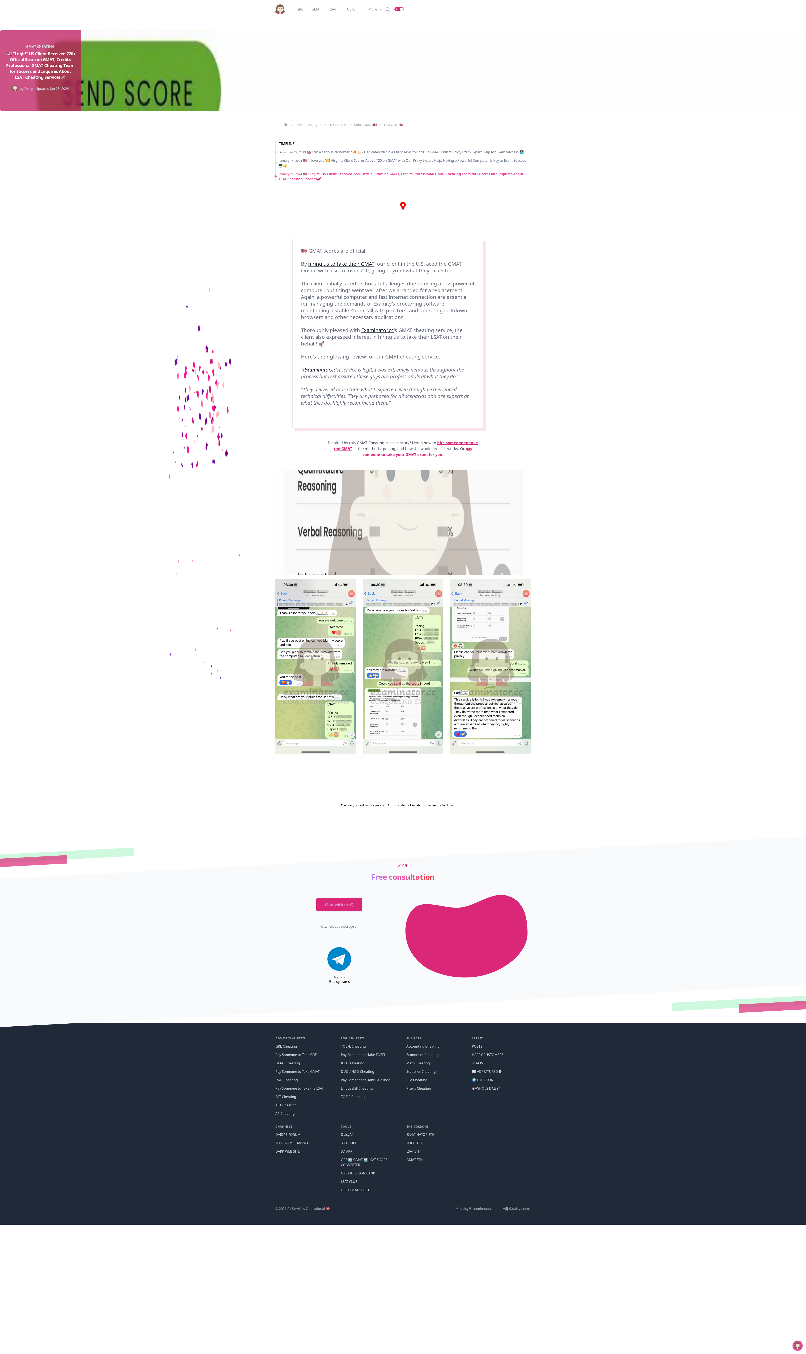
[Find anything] (387, 9)
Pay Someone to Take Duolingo (365, 1080)
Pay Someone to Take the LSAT (299, 1088)
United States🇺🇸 (365, 125)
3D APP (346, 1151)
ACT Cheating (286, 1105)
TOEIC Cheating (353, 1096)
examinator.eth (420, 1134)
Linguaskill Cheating (357, 1088)
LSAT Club (349, 1181)
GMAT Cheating (306, 125)
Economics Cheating (422, 1054)
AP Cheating (285, 1113)
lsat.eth (413, 1151)
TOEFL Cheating (353, 1046)
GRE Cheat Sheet (355, 1190)
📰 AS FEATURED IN (487, 1071)
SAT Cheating (285, 1096)
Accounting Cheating (423, 1046)
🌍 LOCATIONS (483, 1080)
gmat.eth (414, 1159)
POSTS (477, 1046)
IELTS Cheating (352, 1063)
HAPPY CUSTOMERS (488, 1054)
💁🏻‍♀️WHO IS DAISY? (486, 1088)
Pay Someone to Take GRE (296, 1054)
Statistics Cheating (421, 1071)
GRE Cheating (286, 1046)
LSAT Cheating (286, 1080)
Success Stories (336, 125)
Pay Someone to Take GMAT (297, 1071)
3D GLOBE (349, 1143)
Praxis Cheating (418, 1088)
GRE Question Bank (358, 1173)
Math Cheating (418, 1063)
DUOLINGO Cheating (357, 1071)
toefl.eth (414, 1143)
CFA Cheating (416, 1080)
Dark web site (287, 1151)
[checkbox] (399, 9)
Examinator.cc (377, 330)
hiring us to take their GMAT (341, 263)
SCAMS (477, 1063)
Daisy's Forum (288, 1134)
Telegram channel (292, 1143)
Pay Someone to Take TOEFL (363, 1054)
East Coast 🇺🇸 (393, 125)
